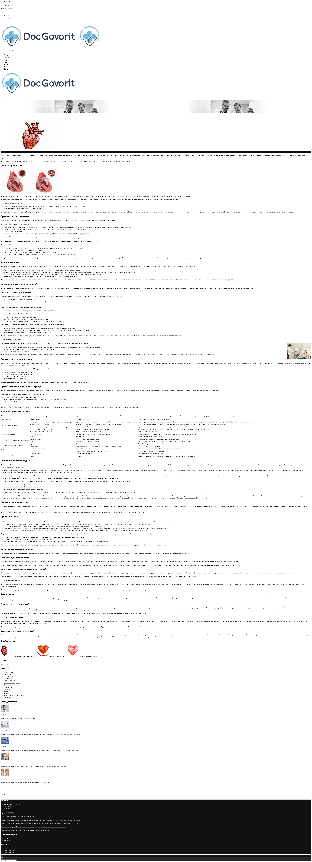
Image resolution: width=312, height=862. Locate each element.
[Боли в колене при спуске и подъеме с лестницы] (5, 711)
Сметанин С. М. (9, 850)
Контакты (7, 67)
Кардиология (8, 676)
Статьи (6, 60)
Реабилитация (9, 685)
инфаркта (62, 584)
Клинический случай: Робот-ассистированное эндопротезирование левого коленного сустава (33, 766)
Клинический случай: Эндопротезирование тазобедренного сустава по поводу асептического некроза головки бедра (41, 734)
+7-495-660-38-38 (7, 8)
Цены (5, 62)
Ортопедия (8, 678)
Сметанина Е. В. (9, 852)
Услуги (6, 69)
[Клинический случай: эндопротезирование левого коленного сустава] (5, 775)
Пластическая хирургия (12, 683)
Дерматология (9, 674)
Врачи (6, 64)
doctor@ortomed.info (11, 809)
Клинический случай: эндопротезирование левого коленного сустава (25, 782)
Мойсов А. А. (8, 848)
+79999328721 (8, 806)
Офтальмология (9, 681)
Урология (7, 689)
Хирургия (7, 697)
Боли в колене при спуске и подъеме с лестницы (18, 718)
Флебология (8, 693)
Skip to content (6, 1)
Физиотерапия (9, 691)
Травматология (9, 687)
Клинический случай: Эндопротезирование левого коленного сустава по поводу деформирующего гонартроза (39, 750)
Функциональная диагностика (14, 695)
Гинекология (8, 672)
